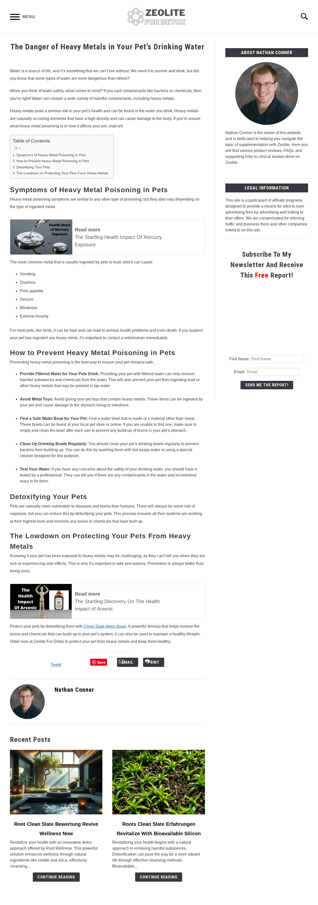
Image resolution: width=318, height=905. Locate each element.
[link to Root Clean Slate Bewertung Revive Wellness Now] (56, 782)
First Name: (240, 359)
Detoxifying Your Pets (33, 167)
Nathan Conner (74, 689)
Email (131, 662)
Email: (240, 372)
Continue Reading (56, 877)
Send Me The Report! (266, 385)
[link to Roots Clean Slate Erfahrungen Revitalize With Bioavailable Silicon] (158, 782)
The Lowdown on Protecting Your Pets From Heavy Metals (62, 173)
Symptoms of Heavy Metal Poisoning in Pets (51, 155)
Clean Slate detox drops (105, 626)
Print (157, 662)
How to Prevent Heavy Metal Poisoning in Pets (53, 161)
